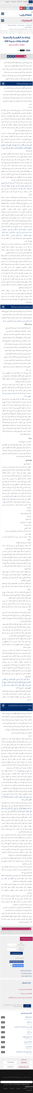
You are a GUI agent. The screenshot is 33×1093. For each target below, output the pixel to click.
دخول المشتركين (16, 953)
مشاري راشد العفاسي (28, 1044)
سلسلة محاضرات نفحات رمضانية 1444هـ (19, 997)
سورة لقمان (29, 1022)
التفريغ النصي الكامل (20, 56)
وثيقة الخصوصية (25, 1084)
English (7, 2)
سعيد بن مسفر (29, 1054)
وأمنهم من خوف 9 (26, 993)
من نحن (6, 1084)
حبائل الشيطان (28, 1017)
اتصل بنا (10, 1084)
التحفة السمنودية (28, 1041)
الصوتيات (27, 20)
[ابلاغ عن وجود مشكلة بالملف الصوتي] (8, 56)
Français (13, 2)
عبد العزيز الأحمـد (28, 1049)
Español (25, 2)
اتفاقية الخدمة (16, 1084)
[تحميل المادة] (11, 56)
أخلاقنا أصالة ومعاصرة (25, 989)
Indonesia (29, 4)
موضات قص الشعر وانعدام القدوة (24, 1051)
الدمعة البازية (29, 1046)
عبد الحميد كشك (28, 1039)
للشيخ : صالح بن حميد (16, 45)
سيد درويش (29, 1024)
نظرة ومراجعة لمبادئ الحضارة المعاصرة (23, 1027)
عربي (30, 2)
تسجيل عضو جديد (26, 973)
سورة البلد (29, 1032)
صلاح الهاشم (29, 1034)
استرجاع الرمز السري (26, 970)
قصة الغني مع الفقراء (27, 1036)
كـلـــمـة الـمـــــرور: (21, 948)
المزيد (27, 1005)
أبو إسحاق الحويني (28, 1019)
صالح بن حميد (29, 1029)
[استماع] (13, 56)
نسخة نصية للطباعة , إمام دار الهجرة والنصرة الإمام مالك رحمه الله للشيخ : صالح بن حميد (16, 929)
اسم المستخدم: (21, 944)
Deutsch (19, 2)
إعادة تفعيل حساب (26, 976)
